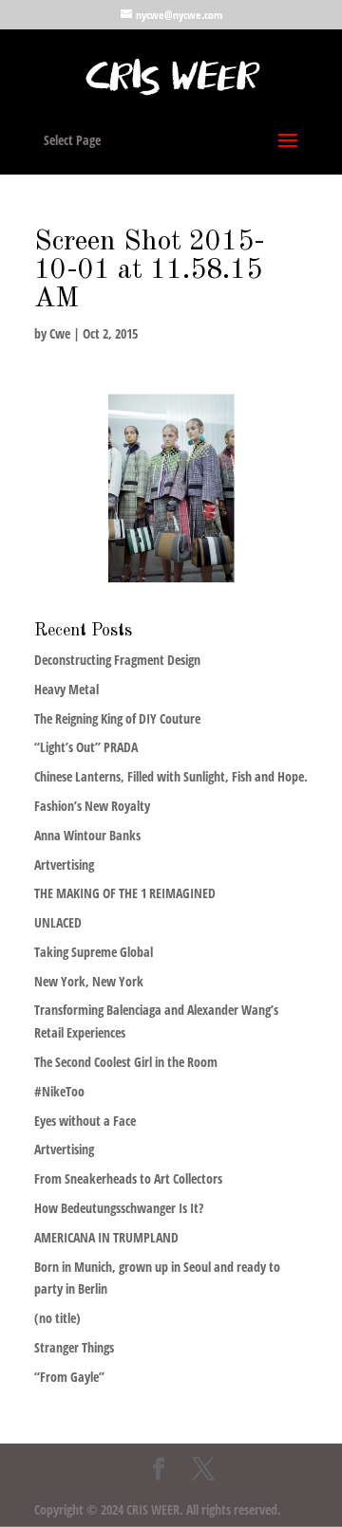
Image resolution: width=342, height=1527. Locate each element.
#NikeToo (59, 1091)
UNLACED (58, 922)
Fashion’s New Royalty (92, 806)
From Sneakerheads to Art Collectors (128, 1178)
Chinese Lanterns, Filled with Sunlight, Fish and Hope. (171, 776)
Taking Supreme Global (93, 952)
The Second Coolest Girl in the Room (126, 1062)
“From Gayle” (69, 1377)
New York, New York (88, 981)
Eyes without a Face (85, 1121)
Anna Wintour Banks (87, 835)
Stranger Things (74, 1347)
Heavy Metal (66, 689)
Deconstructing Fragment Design (117, 660)
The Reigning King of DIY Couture (117, 718)
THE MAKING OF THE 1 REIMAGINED (125, 893)
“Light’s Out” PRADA (86, 747)
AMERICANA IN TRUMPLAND (106, 1237)
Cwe (59, 333)
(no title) (57, 1318)
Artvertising (64, 864)
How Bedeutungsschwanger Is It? (118, 1208)
